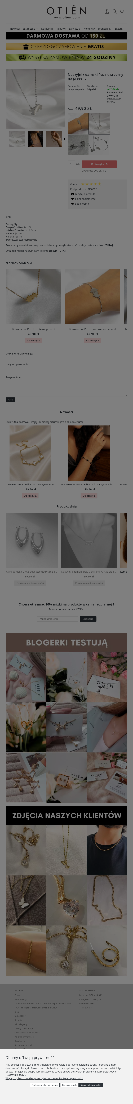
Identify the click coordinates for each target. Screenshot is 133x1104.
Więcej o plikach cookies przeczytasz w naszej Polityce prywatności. (44, 1078)
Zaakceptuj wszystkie (91, 1085)
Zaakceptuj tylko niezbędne (45, 1085)
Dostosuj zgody (69, 1085)
